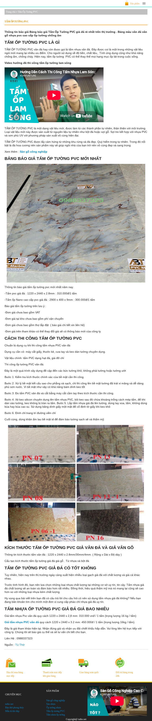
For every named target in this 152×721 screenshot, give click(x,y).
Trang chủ (10, 11)
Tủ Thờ (20, 644)
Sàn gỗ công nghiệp (33, 151)
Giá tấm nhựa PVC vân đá (22, 622)
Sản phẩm (135, 3)
